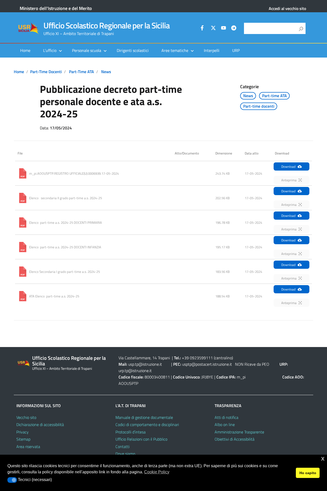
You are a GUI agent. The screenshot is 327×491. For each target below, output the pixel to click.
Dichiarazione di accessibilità (40, 424)
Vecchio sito (26, 417)
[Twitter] (213, 28)
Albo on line (225, 424)
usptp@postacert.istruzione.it (207, 364)
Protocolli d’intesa (130, 432)
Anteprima (289, 180)
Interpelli (211, 50)
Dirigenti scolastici (133, 50)
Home (25, 50)
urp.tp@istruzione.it (135, 370)
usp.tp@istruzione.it (145, 364)
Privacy (22, 432)
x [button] (322, 458)
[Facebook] (203, 28)
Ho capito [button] (307, 473)
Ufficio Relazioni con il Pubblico (141, 439)
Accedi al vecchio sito (287, 8)
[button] (12, 480)
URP (236, 50)
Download (288, 166)
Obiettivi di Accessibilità (234, 439)
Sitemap (23, 439)
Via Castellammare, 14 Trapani (145, 358)
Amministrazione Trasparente (239, 432)
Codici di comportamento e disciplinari (147, 424)
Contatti (122, 446)
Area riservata (28, 446)
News (106, 72)
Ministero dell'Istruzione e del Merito (56, 8)
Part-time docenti (46, 72)
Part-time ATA (81, 72)
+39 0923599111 (197, 358)
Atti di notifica (226, 417)
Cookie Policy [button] (156, 472)
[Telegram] (233, 28)
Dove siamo (125, 454)
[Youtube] (223, 28)
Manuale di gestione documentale (144, 417)
